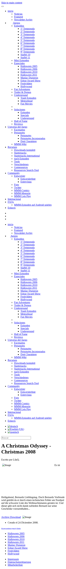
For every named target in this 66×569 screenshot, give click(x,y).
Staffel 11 (25, 57)
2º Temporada (28, 31)
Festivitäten (26, 83)
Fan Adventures (22, 89)
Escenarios (19, 129)
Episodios (19, 25)
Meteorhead (27, 100)
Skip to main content (11, 2)
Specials (25, 115)
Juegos (16, 23)
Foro (16, 184)
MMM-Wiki (20, 144)
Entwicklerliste (28, 178)
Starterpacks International (27, 155)
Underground (21, 95)
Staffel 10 (25, 54)
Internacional (14, 199)
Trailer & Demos (22, 92)
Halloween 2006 (29, 69)
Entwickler (19, 176)
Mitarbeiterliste (15, 565)
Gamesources (21, 167)
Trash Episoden (28, 98)
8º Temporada (28, 48)
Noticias (18, 14)
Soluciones (19, 109)
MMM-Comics (21, 190)
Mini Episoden (21, 60)
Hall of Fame (20, 121)
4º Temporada (28, 37)
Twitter (17, 187)
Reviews (18, 124)
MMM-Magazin (22, 193)
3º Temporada (28, 34)
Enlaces (12, 207)
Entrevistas (26, 181)
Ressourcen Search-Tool (26, 170)
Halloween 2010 (29, 72)
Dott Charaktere (29, 141)
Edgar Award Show (31, 80)
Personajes (19, 132)
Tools (17, 161)
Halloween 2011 (29, 74)
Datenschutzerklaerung (19, 562)
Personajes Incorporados (33, 138)
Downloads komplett (24, 150)
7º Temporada (28, 46)
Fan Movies (27, 103)
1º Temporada (28, 28)
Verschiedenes (21, 164)
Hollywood (26, 86)
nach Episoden (21, 158)
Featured (18, 16)
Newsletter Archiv (23, 19)
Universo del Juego (17, 126)
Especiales (19, 63)
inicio (10, 11)
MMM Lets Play (22, 196)
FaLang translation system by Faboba (11, 528)
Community (14, 173)
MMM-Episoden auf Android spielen (33, 204)
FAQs (11, 202)
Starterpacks (20, 152)
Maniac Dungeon (29, 77)
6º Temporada (28, 43)
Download (11, 517)
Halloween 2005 (29, 66)
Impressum (13, 559)
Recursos (12, 147)
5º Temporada (28, 40)
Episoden (25, 112)
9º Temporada (28, 51)
